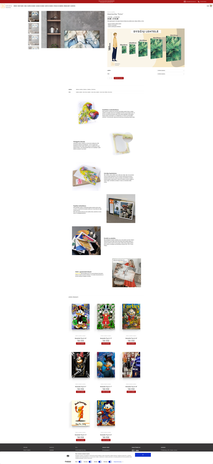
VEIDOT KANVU (21, 5)
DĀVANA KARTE (67, 5)
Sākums (25, 447)
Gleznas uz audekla (111, 12)
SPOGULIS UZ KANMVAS (58, 5)
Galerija (51, 447)
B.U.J (76, 447)
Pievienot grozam (119, 78)
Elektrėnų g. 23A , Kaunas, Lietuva (169, 450)
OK (143, 454)
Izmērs (109, 70)
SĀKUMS (15, 5)
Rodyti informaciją (118, 461)
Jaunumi (51, 450)
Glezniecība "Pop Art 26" (80, 338)
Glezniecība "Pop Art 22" (106, 434)
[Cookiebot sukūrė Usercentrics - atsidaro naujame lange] (68, 462)
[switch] (90, 462)
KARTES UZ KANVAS (49, 5)
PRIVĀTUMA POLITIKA (80, 450)
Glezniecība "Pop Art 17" (106, 386)
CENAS (25, 5)
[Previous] (44, 29)
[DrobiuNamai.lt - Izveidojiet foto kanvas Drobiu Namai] (6, 6)
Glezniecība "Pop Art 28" (131, 386)
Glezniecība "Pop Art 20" (131, 338)
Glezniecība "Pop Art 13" (80, 434)
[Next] (102, 29)
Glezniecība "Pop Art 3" (80, 386)
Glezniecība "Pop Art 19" (106, 338)
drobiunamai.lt (107, 450)
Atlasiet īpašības (80, 343)
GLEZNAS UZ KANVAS (40, 5)
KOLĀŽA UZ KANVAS (31, 5)
